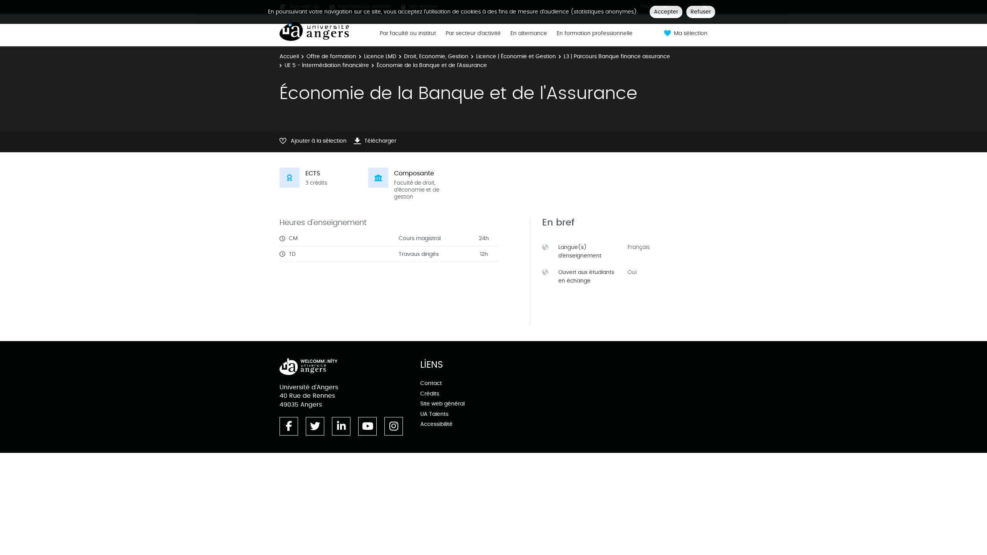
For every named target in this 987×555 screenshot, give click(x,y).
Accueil (289, 56)
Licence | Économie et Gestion (516, 56)
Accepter (666, 12)
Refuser (701, 12)
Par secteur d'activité (473, 33)
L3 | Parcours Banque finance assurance (617, 56)
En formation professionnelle (595, 33)
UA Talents (434, 414)
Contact (431, 383)
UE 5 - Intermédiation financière (327, 65)
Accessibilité (436, 424)
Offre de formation (331, 56)
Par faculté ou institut (408, 33)
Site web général (442, 404)
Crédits (429, 394)
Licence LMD (380, 56)
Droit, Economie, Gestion (436, 56)
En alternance (528, 33)
